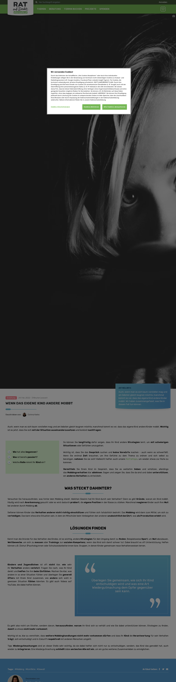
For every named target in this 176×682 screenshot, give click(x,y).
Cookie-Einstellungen (60, 107)
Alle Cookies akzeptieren (114, 107)
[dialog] (89, 91)
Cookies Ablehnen (91, 107)
